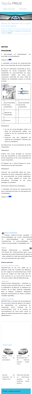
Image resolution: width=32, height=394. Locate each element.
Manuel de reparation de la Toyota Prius (8, 377)
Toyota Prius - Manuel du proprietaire (8, 358)
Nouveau (23, 9)
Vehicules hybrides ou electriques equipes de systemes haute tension (23, 379)
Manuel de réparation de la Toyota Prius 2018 (13, 30)
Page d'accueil (9, 9)
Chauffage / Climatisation (15, 31)
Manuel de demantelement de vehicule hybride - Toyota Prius (23, 360)
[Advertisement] (16, 39)
